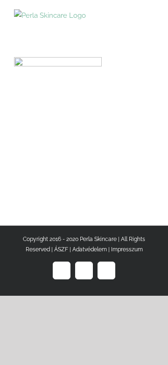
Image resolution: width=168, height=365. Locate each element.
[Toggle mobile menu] (150, 14)
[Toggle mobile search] (133, 14)
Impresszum (127, 249)
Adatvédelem (89, 249)
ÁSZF (61, 249)
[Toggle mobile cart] (116, 14)
